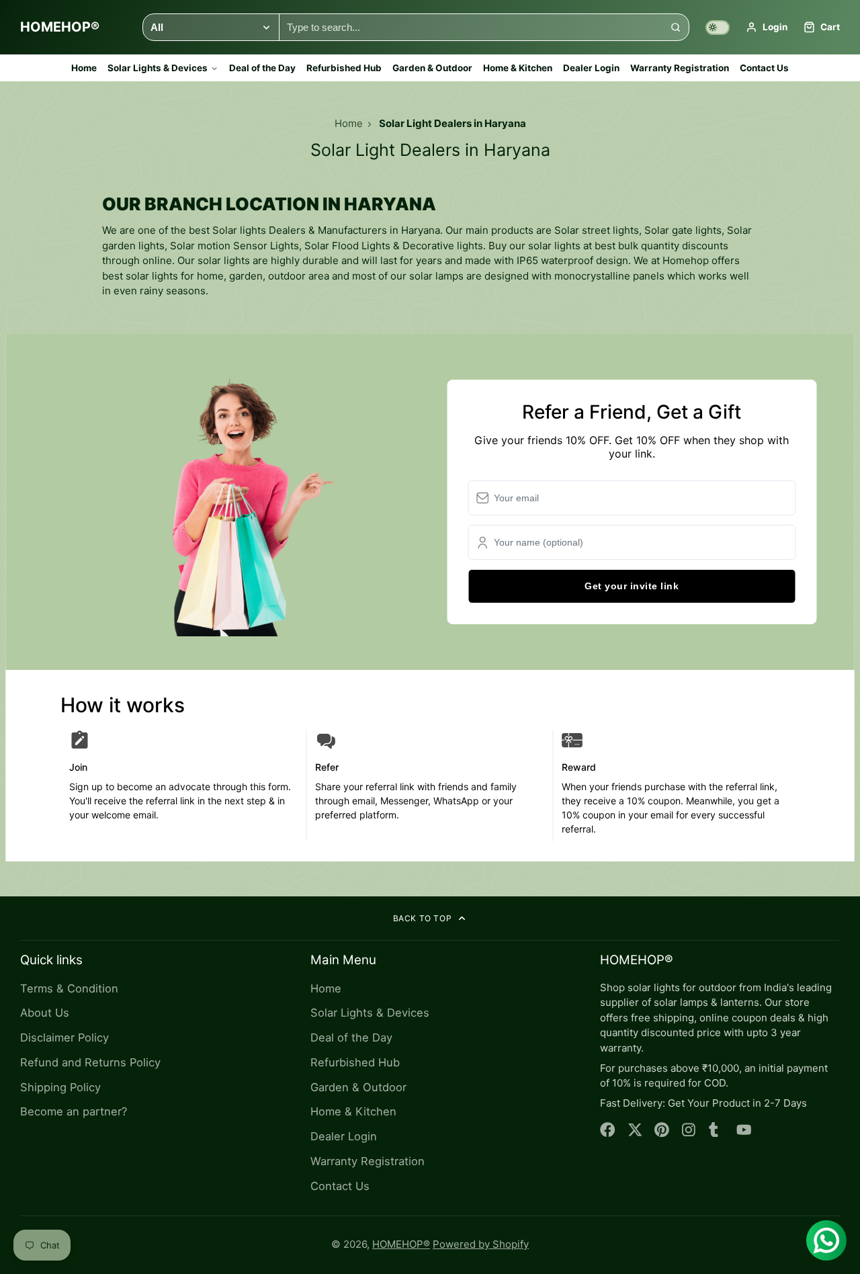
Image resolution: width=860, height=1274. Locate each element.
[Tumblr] (716, 1130)
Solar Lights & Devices (158, 67)
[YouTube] (744, 1130)
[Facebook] (607, 1130)
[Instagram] (689, 1130)
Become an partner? (73, 1111)
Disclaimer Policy (64, 1037)
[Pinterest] (662, 1130)
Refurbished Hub (344, 67)
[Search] (675, 27)
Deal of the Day (262, 67)
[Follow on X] (635, 1130)
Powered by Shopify (481, 1244)
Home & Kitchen (517, 67)
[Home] (59, 27)
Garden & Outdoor (432, 67)
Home (84, 67)
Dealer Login (591, 67)
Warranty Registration (679, 67)
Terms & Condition (69, 988)
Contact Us (764, 67)
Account (766, 27)
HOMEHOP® (401, 1244)
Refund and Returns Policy (90, 1062)
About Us (44, 1012)
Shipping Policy (60, 1087)
